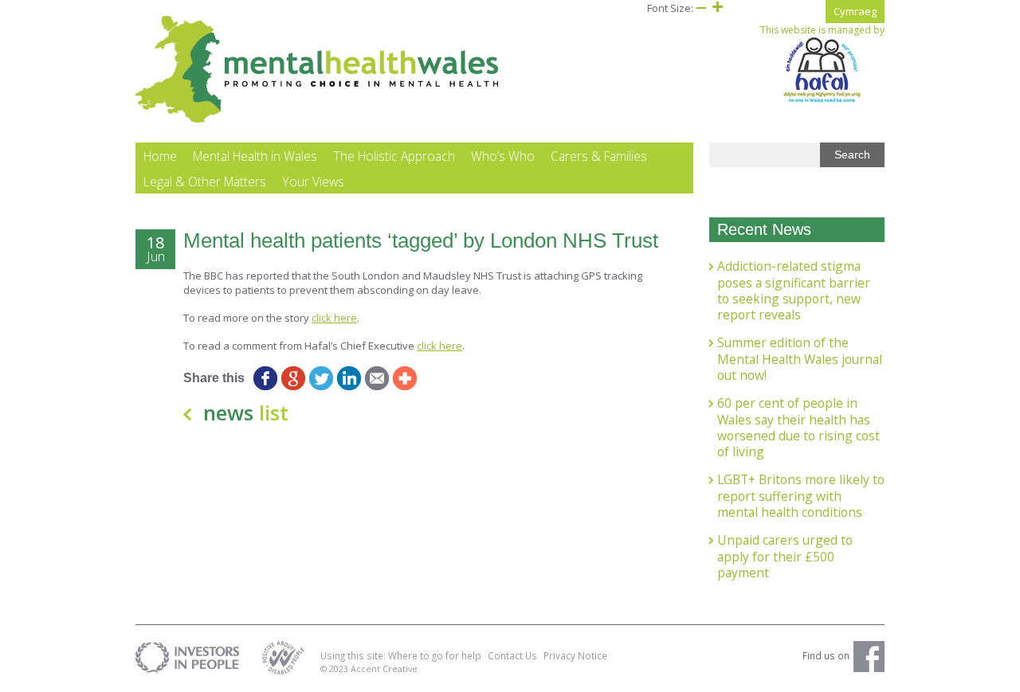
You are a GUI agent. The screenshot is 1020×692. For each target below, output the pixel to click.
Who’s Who (503, 156)
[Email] (376, 378)
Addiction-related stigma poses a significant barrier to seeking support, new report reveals (793, 290)
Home (160, 156)
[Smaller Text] (701, 8)
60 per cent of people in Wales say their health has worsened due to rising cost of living (798, 427)
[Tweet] (321, 378)
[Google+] (293, 378)
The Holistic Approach (394, 156)
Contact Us (512, 655)
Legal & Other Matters (204, 181)
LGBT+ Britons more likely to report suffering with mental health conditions (801, 495)
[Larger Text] (717, 8)
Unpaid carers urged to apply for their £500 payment (785, 556)
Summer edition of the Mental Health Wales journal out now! (799, 358)
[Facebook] (265, 378)
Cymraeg (855, 11)
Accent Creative (384, 668)
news (245, 412)
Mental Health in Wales (255, 156)
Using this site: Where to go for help (400, 655)
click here (334, 318)
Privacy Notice (575, 655)
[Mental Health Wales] (317, 119)
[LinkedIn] (349, 378)
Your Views (313, 181)
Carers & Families (599, 156)
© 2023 (335, 668)
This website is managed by (822, 30)
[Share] (404, 378)
